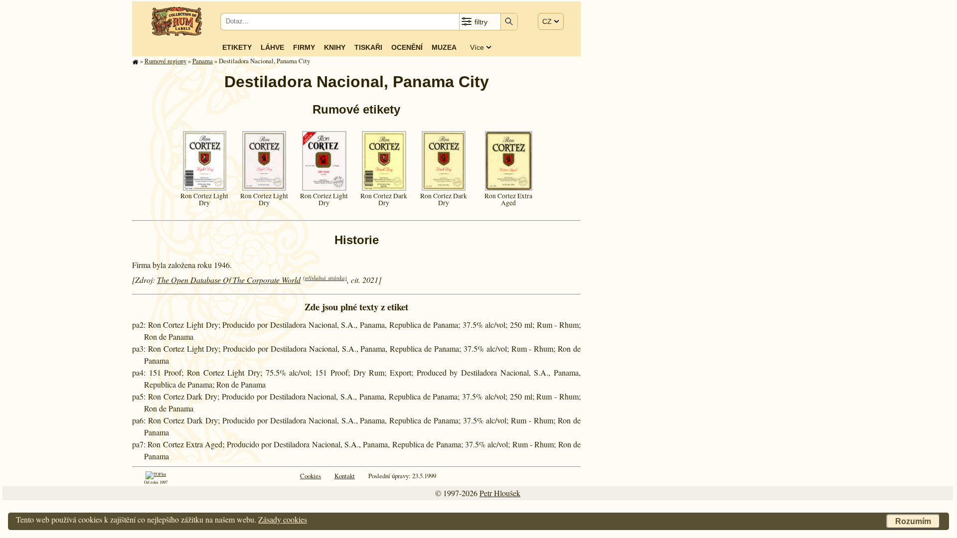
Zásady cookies (282, 519)
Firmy (304, 47)
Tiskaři (368, 47)
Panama (202, 60)
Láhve (272, 47)
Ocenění (407, 47)
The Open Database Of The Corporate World (229, 279)
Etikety (237, 47)
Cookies (310, 475)
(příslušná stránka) (325, 277)
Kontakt (344, 475)
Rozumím (913, 521)
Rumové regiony (165, 60)
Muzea (444, 47)
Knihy (334, 47)
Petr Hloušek (499, 493)
